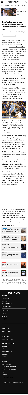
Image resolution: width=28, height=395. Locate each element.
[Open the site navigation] (4, 2)
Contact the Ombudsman (8, 377)
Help (3, 372)
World (23, 5)
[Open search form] (26, 2)
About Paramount (6, 364)
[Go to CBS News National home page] (14, 2)
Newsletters (5, 346)
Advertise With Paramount (9, 366)
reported (8, 176)
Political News (5, 298)
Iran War (7, 5)
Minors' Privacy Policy (7, 339)
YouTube (4, 313)
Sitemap (4, 356)
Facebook (4, 316)
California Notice (6, 331)
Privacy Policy (5, 328)
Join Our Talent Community (9, 369)
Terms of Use (5, 336)
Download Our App (7, 351)
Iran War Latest (5, 301)
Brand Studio (5, 354)
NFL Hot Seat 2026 (7, 303)
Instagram (4, 318)
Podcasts (4, 349)
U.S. (2, 5)
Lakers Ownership (6, 306)
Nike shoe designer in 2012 (13, 211)
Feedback (4, 374)
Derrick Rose (8, 213)
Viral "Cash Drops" (16, 5)
